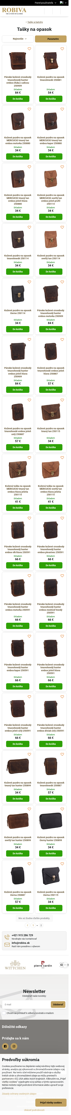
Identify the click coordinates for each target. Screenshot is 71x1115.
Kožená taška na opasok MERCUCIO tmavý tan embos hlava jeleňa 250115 (18, 490)
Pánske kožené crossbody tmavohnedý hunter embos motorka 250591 (17, 607)
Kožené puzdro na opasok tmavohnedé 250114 (17, 257)
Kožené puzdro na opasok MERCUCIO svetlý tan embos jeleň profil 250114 (50, 199)
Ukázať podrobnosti (34, 1110)
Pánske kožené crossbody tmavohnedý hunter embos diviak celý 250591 (50, 728)
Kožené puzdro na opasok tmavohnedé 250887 (50, 784)
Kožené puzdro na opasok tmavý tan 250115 (50, 430)
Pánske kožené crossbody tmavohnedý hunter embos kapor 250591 (17, 667)
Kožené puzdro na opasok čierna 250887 (17, 893)
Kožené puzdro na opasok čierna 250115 (50, 893)
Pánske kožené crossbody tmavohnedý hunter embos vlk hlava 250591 (17, 549)
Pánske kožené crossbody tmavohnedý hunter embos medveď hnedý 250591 (50, 608)
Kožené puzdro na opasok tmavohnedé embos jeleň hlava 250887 (50, 371)
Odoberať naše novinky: (34, 996)
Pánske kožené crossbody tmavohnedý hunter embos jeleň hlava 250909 (17, 372)
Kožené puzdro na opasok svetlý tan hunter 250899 (17, 839)
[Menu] (65, 11)
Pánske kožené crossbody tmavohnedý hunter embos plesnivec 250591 (50, 549)
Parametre (53, 39)
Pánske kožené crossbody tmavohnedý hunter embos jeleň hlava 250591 (50, 669)
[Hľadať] (48, 11)
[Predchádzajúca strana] (27, 925)
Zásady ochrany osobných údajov (19, 1093)
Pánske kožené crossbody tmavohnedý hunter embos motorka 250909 (50, 313)
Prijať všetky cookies (51, 1102)
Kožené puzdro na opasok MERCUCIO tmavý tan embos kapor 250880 (50, 140)
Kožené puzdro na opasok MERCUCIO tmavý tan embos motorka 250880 (17, 140)
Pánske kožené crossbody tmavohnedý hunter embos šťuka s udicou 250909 (17, 81)
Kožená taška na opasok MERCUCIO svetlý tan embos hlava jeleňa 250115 (50, 490)
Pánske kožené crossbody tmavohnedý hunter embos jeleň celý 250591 (17, 728)
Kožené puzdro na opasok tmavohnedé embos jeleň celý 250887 (17, 431)
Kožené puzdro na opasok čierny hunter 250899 (50, 839)
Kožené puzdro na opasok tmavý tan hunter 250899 (17, 784)
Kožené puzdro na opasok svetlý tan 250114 (50, 257)
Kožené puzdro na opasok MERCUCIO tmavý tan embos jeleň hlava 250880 (17, 199)
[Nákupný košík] (56, 11)
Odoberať (58, 1004)
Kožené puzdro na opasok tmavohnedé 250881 (50, 78)
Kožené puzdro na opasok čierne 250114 (17, 312)
